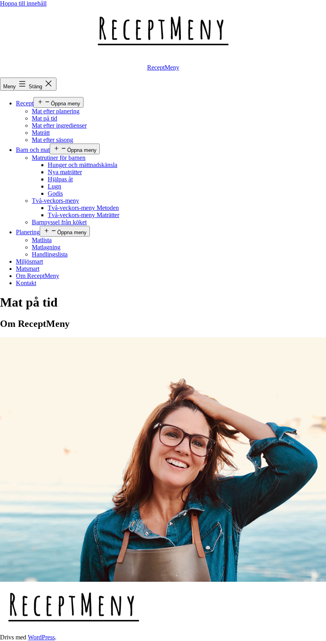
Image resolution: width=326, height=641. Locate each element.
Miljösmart (29, 261)
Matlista (42, 240)
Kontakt (26, 283)
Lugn (54, 186)
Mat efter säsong (52, 139)
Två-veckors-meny (55, 200)
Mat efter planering (56, 111)
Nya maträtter (65, 172)
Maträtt (41, 132)
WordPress (41, 637)
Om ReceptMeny (37, 275)
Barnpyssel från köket (59, 222)
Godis (55, 193)
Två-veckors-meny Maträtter (83, 215)
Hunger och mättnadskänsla (82, 164)
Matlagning (46, 247)
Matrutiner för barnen (58, 157)
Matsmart (27, 268)
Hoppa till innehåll (23, 3)
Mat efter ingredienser (59, 125)
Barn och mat (33, 149)
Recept (24, 103)
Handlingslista (50, 254)
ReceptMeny (163, 67)
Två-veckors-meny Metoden (83, 207)
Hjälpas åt (60, 179)
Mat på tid (44, 118)
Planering (28, 232)
